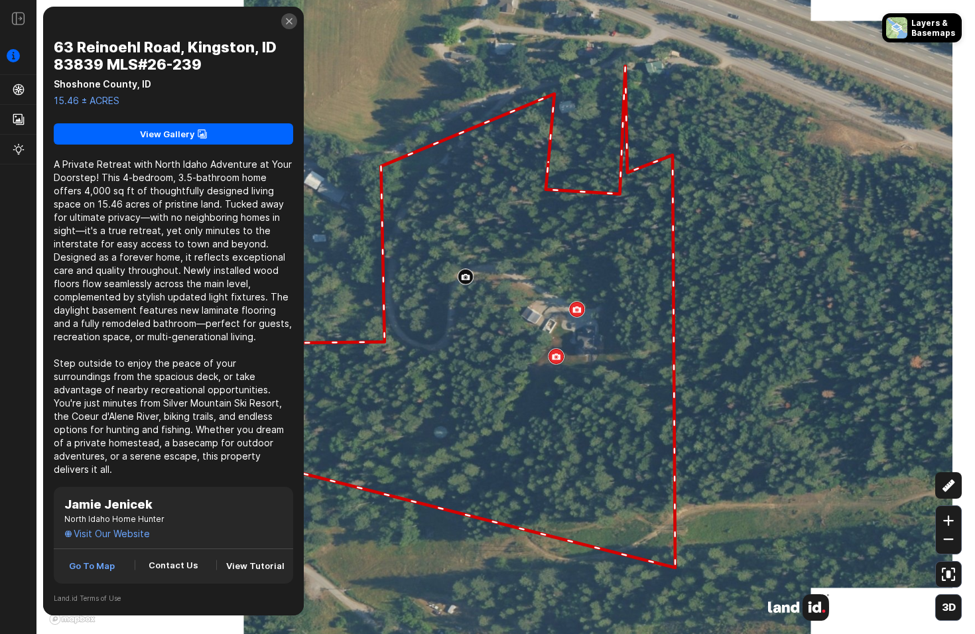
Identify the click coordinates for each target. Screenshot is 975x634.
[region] (487, 317)
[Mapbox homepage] (72, 619)
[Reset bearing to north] (948, 453)
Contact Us (173, 565)
